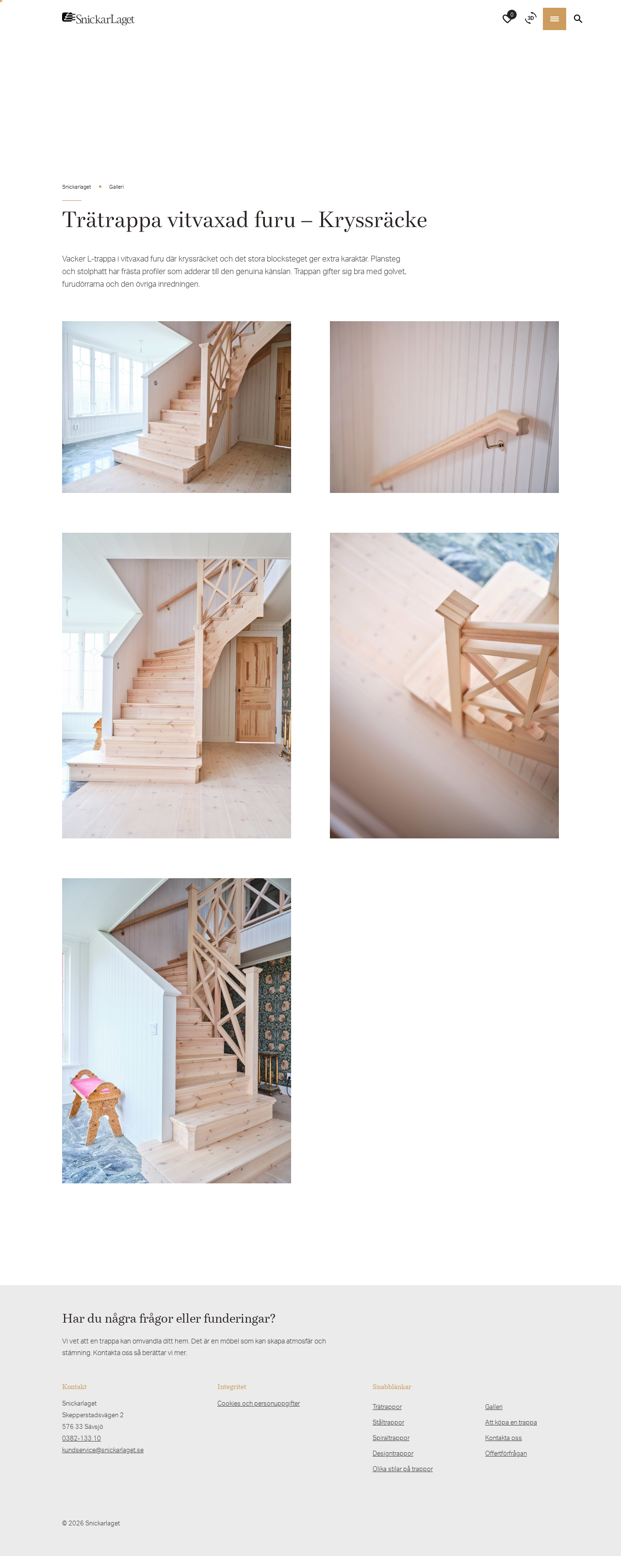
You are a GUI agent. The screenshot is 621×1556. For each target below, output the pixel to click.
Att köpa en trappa (511, 1422)
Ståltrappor (388, 1422)
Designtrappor (393, 1453)
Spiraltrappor (391, 1437)
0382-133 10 (81, 1438)
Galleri (494, 1406)
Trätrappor (387, 1406)
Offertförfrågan (506, 1453)
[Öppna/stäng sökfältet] (578, 19)
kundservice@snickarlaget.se (103, 1450)
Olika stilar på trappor (403, 1469)
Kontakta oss (503, 1437)
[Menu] (554, 19)
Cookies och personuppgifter (258, 1403)
